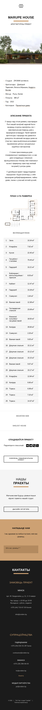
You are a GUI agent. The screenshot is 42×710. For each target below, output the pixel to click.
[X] (37, 445)
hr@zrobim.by (21, 671)
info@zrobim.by (21, 614)
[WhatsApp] (21, 611)
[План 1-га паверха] (21, 214)
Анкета (21, 676)
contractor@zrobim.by (21, 653)
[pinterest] (29, 624)
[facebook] (21, 624)
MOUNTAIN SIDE (22, 416)
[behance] (12, 624)
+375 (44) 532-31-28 (18, 646)
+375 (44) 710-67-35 (18, 607)
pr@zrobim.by (21, 686)
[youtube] (17, 624)
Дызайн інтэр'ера (21, 509)
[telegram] (33, 624)
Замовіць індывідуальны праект (21, 459)
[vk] (25, 624)
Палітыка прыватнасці (21, 702)
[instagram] (8, 624)
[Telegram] (30, 445)
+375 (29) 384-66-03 (21, 664)
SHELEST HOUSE (19, 426)
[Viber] (34, 445)
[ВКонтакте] (27, 445)
